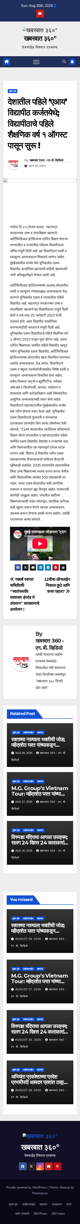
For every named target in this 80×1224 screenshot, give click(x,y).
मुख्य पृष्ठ (12, 91)
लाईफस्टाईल (28, 732)
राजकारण (57, 1204)
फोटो (68, 1204)
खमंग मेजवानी (22, 1213)
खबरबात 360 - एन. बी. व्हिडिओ (46, 160)
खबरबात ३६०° (40, 38)
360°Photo (40, 1213)
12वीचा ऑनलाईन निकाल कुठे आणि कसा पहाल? (57, 585)
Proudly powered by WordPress (27, 1187)
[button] (64, 62)
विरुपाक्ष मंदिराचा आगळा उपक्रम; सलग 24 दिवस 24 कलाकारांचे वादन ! (39, 842)
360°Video (58, 1213)
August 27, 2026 (28, 989)
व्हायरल (40, 732)
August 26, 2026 (28, 1039)
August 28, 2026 (28, 938)
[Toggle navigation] (36, 62)
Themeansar (40, 1193)
